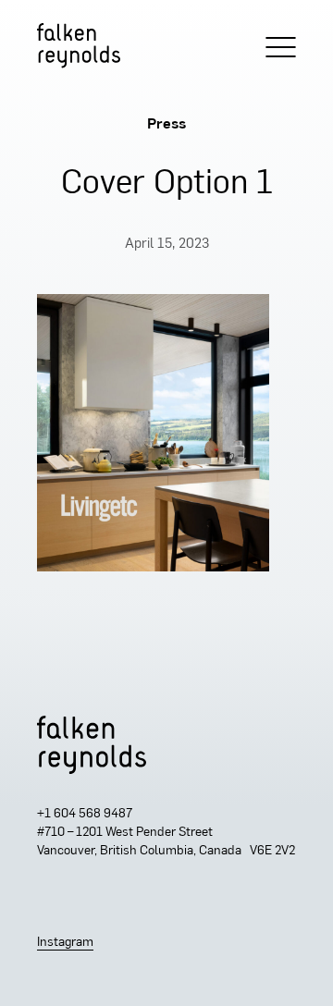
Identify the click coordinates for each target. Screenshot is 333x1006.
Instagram (65, 943)
